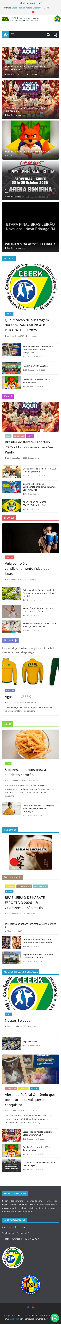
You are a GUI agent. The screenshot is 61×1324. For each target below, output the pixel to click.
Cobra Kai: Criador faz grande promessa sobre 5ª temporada (37, 941)
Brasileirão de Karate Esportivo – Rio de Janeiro (30, 243)
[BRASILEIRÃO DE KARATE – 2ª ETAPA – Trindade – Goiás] (11, 505)
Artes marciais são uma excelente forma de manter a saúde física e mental (39, 593)
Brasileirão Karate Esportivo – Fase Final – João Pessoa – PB (39, 625)
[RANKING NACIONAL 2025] (11, 368)
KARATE (30, 436)
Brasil (20, 64)
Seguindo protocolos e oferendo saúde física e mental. (38, 956)
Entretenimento (24, 886)
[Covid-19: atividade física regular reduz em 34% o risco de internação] (11, 810)
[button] (55, 1318)
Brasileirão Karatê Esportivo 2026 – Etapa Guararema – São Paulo (29, 447)
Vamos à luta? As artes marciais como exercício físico (38, 609)
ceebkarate (45, 74)
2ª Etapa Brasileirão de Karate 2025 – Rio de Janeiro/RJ (39, 470)
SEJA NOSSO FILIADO (33, 1041)
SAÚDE (8, 764)
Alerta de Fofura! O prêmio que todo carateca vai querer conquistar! (38, 349)
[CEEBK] (30, 16)
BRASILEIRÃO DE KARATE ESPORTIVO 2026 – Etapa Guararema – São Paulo (25, 902)
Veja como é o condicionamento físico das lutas (27, 568)
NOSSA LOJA (10, 691)
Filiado (8, 1014)
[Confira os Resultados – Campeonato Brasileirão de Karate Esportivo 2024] (11, 489)
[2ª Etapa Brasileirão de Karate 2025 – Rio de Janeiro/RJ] (11, 472)
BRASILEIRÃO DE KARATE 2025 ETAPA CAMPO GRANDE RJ (30, 925)
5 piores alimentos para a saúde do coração (25, 772)
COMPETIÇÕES (31, 64)
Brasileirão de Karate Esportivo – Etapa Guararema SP (25, 109)
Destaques (44, 64)
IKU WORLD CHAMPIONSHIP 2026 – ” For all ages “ (28, 191)
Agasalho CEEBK (18, 696)
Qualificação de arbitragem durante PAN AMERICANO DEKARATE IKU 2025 (27, 325)
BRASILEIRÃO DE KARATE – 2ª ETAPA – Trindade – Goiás (36, 503)
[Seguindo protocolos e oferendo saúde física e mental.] (11, 958)
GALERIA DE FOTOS (40, 886)
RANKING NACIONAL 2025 (35, 366)
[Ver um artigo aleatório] (55, 34)
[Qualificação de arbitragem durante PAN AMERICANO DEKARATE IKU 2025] (30, 286)
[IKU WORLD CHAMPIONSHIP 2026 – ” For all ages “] (30, 180)
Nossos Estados (17, 1020)
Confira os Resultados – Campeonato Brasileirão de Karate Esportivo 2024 (39, 486)
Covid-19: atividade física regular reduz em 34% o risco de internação (38, 808)
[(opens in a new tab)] (30, 99)
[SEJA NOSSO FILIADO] (11, 1043)
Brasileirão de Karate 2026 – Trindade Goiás (28, 151)
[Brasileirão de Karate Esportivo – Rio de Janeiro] (30, 227)
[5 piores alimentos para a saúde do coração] (30, 744)
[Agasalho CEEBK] (30, 671)
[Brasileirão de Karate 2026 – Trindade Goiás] (30, 140)
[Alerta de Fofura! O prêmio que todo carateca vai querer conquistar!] (11, 351)
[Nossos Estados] (30, 993)
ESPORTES (9, 557)
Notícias (54, 64)
